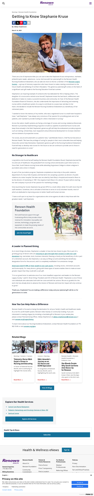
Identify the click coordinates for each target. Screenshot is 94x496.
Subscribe (47, 435)
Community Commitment (27, 471)
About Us (26, 463)
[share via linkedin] (25, 23)
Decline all (80, 486)
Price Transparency (45, 468)
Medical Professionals (61, 466)
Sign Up (66, 450)
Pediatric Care (66, 360)
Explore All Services (29, 419)
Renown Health (67, 356)
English (4, 475)
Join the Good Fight (24, 233)
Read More (23, 380)
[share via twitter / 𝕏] (18, 23)
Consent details (6, 490)
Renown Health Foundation (27, 12)
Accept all (80, 482)
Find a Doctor (43, 465)
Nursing (14, 12)
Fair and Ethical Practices (80, 470)
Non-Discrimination (79, 467)
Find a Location (44, 472)
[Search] (3, 3)
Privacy (74, 463)
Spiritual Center (13, 413)
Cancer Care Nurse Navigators (18, 407)
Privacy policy (18, 490)
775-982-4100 (7, 469)
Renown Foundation (29, 467)
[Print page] (29, 23)
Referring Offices (62, 470)
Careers (23, 356)
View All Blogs (47, 388)
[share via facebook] (14, 23)
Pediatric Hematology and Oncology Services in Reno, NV (28, 410)
